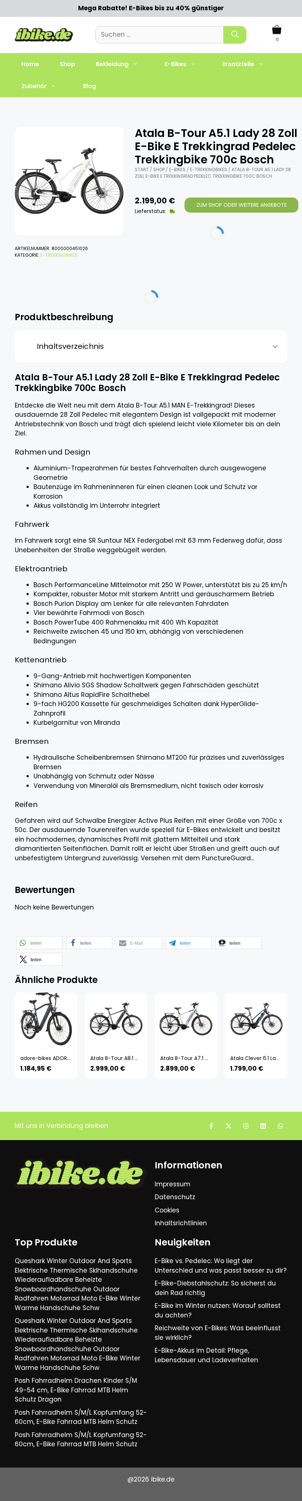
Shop (67, 64)
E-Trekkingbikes (59, 255)
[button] (40, 942)
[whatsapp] (280, 1126)
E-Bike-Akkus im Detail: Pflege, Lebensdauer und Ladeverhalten (206, 1355)
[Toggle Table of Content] (272, 346)
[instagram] (246, 1126)
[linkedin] (263, 1126)
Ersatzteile (238, 64)
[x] (228, 1126)
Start (142, 169)
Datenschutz (175, 1197)
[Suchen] (235, 35)
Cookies (167, 1210)
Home (30, 64)
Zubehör (34, 86)
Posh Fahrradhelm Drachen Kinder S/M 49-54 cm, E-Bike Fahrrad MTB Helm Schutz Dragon (76, 1390)
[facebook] (211, 1126)
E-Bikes (175, 64)
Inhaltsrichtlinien (181, 1223)
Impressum (172, 1184)
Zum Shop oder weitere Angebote (241, 205)
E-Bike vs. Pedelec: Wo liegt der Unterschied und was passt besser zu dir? (221, 1265)
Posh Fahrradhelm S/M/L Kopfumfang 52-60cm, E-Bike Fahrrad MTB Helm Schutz (81, 1417)
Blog (89, 86)
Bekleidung (112, 64)
